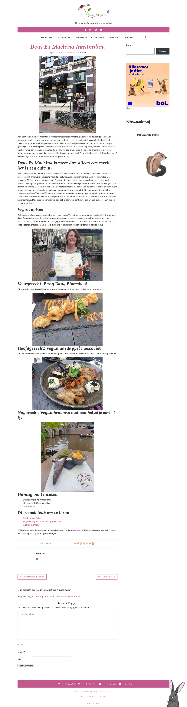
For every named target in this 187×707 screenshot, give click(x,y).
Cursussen (97, 37)
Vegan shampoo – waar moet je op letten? (42, 521)
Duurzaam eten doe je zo (33, 577)
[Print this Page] (93, 543)
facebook (78, 530)
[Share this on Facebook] (78, 543)
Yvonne (83, 52)
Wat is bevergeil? (31, 524)
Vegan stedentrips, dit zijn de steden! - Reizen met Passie (54, 596)
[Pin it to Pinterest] (81, 543)
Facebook (85, 29)
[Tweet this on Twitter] (75, 543)
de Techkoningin (100, 696)
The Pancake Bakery (32, 518)
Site (19, 659)
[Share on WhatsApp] (87, 543)
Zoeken (129, 45)
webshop (81, 37)
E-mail (101, 29)
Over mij (129, 37)
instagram (34, 533)
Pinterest (95, 29)
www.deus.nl (29, 506)
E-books (115, 37)
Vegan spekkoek (105, 577)
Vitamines (64, 37)
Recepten (46, 37)
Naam (21, 644)
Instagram (90, 29)
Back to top (93, 703)
